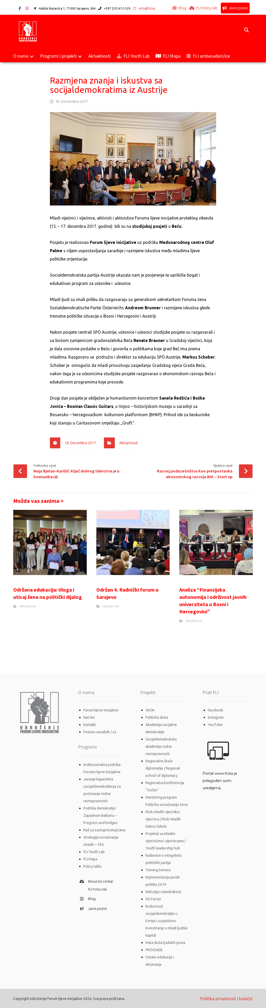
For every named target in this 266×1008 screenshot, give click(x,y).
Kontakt (89, 725)
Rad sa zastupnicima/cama (104, 830)
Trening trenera (158, 870)
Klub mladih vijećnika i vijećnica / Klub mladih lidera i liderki (163, 819)
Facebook (215, 710)
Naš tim (89, 717)
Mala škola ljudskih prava (165, 943)
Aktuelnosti (128, 443)
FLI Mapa (90, 859)
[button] (19, 8)
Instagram (216, 717)
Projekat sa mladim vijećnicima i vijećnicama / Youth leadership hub (165, 841)
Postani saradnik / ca (99, 732)
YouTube (215, 725)
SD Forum (153, 899)
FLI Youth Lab (94, 852)
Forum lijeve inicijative (100, 710)
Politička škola (156, 717)
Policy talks (92, 866)
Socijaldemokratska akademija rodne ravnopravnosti (161, 746)
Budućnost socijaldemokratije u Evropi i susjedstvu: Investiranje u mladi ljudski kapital (166, 920)
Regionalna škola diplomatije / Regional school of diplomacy (162, 768)
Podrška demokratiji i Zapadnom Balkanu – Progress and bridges (100, 815)
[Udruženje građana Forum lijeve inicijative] (28, 30)
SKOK (150, 710)
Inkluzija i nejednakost (163, 892)
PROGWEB (154, 950)
